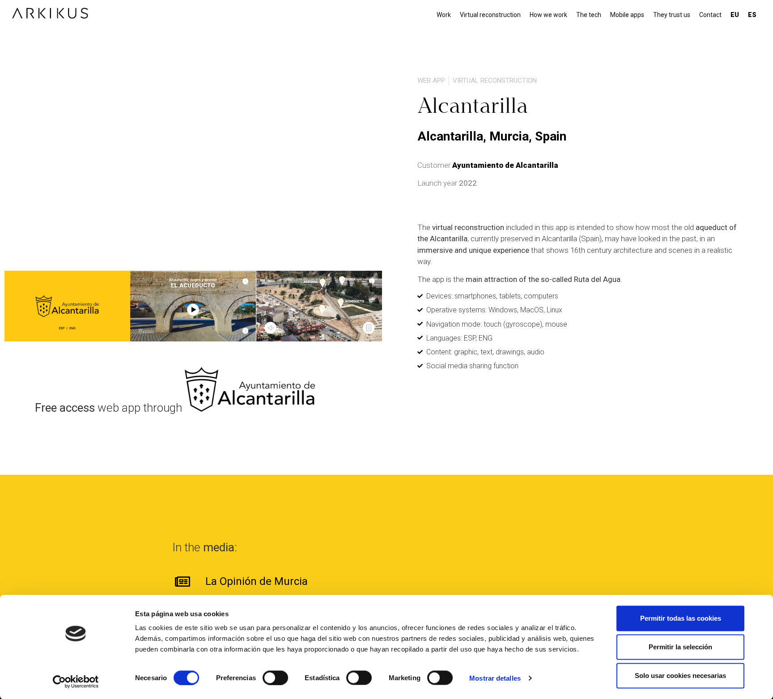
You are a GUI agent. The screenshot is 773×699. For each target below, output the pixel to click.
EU (735, 14)
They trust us (671, 14)
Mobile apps (627, 14)
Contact (710, 14)
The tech (588, 14)
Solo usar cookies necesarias (680, 675)
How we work (548, 14)
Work (444, 14)
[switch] (275, 677)
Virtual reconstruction (490, 14)
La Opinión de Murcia (256, 581)
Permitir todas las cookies (680, 618)
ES (752, 14)
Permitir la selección (680, 647)
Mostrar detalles (495, 678)
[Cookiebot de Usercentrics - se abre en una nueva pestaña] (76, 681)
